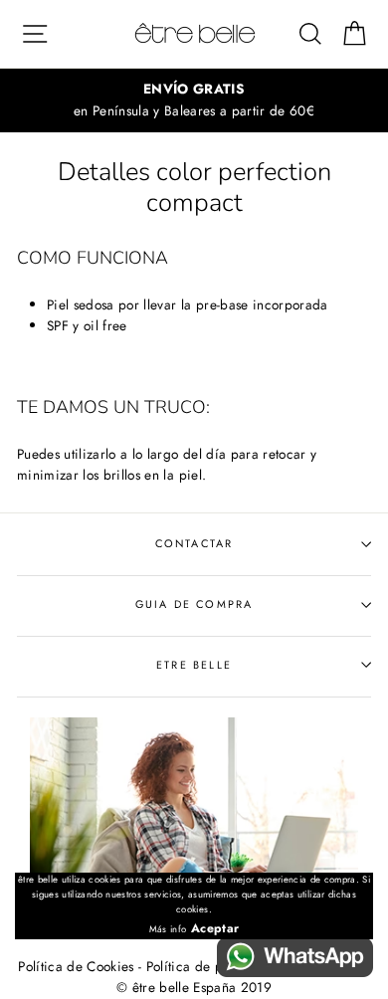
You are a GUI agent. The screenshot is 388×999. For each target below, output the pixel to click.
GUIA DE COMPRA (194, 604)
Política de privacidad (214, 966)
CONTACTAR (194, 543)
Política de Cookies (75, 966)
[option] (194, 100)
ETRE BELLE (194, 665)
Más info (168, 929)
